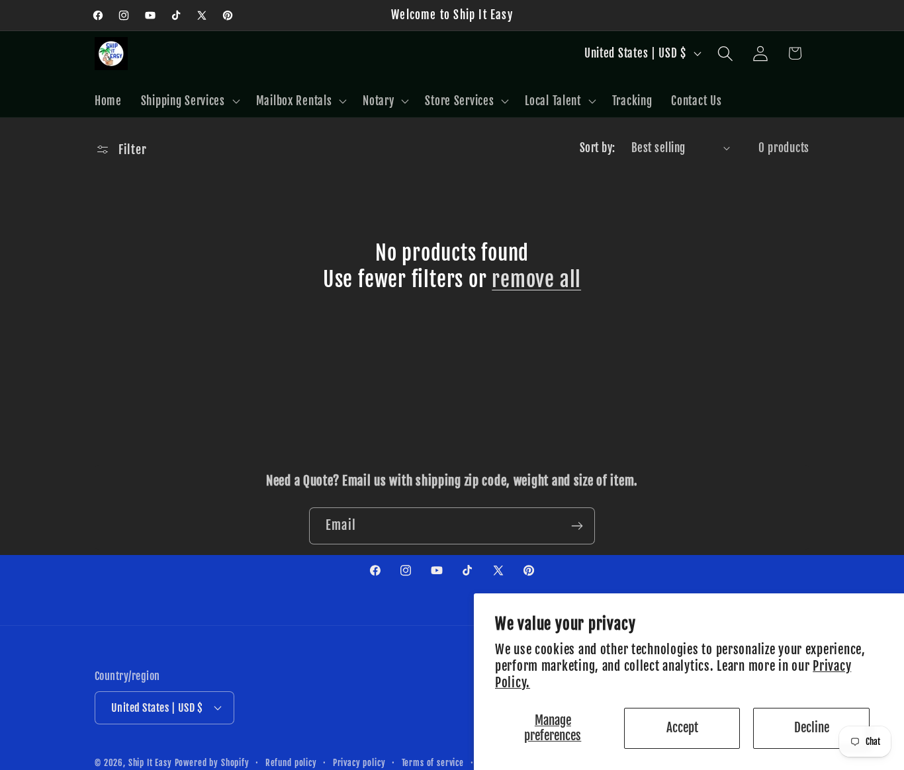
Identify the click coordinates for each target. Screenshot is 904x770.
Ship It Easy (151, 762)
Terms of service (433, 762)
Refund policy (291, 762)
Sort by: (597, 148)
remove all (536, 279)
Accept (682, 728)
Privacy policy (359, 762)
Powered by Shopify (212, 762)
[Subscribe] (576, 525)
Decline (811, 728)
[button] (188, 100)
